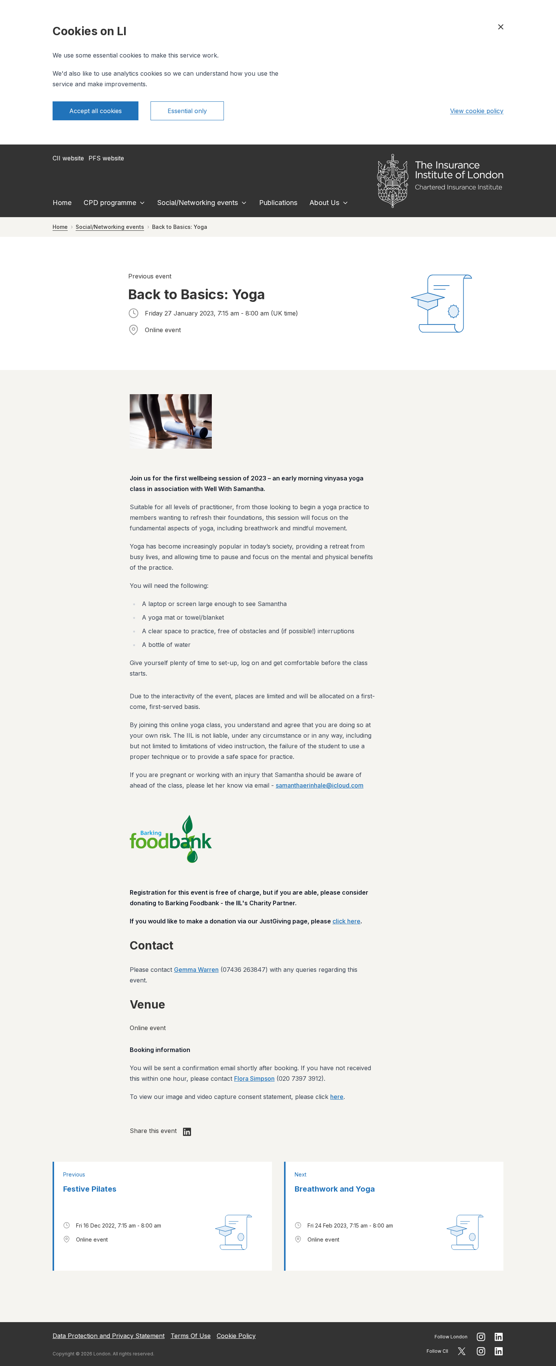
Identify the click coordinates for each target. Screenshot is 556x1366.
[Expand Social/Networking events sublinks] (244, 203)
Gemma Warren (196, 969)
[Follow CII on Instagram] (481, 1351)
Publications (278, 203)
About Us (324, 203)
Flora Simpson (254, 1078)
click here (346, 921)
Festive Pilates (89, 1189)
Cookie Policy (236, 1336)
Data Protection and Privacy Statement (109, 1336)
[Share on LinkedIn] (187, 1132)
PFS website (106, 158)
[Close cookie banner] (500, 27)
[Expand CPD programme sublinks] (142, 203)
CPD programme (110, 203)
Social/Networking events (197, 203)
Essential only (187, 111)
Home (62, 203)
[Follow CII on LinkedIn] (498, 1351)
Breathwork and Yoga (335, 1189)
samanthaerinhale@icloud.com (319, 785)
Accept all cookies (95, 111)
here (336, 1096)
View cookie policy (476, 111)
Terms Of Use (191, 1336)
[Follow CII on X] (461, 1351)
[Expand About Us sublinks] (345, 203)
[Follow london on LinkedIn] (498, 1337)
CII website (68, 158)
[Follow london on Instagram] (481, 1337)
